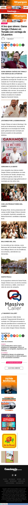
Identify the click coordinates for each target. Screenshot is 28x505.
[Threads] (23, 45)
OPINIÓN (19, 479)
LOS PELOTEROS (10, 483)
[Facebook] (2, 45)
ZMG (24, 479)
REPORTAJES (13, 481)
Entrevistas (21, 481)
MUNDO (6, 481)
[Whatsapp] (20, 45)
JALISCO (5, 479)
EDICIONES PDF (20, 483)
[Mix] (17, 45)
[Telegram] (2, 48)
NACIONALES (12, 479)
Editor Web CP (10, 38)
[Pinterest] (14, 45)
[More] (5, 48)
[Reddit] (8, 45)
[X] (5, 45)
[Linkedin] (11, 45)
